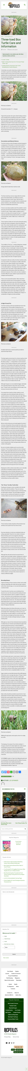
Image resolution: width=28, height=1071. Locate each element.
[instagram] (11, 1043)
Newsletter (18, 980)
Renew (13, 1049)
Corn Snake (17, 1010)
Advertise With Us (9, 995)
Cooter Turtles (5, 59)
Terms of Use (16, 1036)
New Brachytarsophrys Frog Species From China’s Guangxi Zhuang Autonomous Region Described (14, 874)
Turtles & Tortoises (16, 973)
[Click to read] (14, 798)
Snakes (17, 971)
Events (10, 984)
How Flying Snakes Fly (21, 823)
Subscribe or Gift (18, 1047)
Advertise (18, 844)
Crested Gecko (9, 1010)
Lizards (7, 973)
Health (15, 984)
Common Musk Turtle (13, 1019)
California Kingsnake (13, 1014)
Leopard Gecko (16, 1012)
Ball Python (8, 1012)
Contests (13, 988)
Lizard (5, 941)
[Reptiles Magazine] (13, 9)
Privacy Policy (7, 1036)
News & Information (9, 980)
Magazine (17, 978)
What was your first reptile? (10, 933)
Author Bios (18, 995)
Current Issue (18, 841)
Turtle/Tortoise (7, 938)
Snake (5, 936)
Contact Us (18, 843)
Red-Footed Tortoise (13, 1003)
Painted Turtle (13, 1005)
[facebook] (13, 1043)
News (17, 986)
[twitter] (9, 1043)
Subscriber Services (18, 1052)
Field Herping (9, 978)
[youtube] (6, 1043)
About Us (17, 992)
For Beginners (10, 986)
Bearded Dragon (13, 1008)
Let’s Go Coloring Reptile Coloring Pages (13, 878)
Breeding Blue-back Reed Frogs (6, 823)
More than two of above (9, 944)
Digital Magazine (19, 1049)
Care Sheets (10, 971)
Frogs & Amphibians (13, 975)
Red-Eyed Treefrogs (13, 1016)
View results (6, 957)
